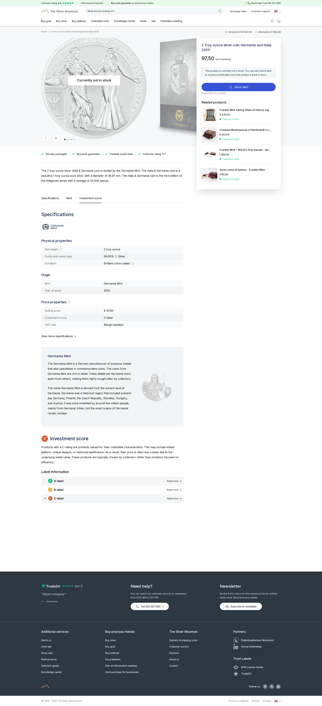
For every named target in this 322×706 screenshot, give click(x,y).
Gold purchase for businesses (122, 672)
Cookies (267, 700)
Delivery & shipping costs (183, 640)
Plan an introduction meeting (121, 665)
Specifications (50, 198)
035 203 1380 (274, 3)
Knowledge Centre (124, 21)
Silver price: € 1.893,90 (269, 32)
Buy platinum (79, 21)
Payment (174, 653)
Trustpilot (246, 673)
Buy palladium (113, 659)
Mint (69, 198)
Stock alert (240, 87)
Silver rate (46, 653)
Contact (173, 665)
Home (44, 31)
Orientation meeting (171, 21)
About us (174, 659)
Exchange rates (238, 11)
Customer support (260, 11)
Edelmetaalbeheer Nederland (257, 640)
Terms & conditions (238, 700)
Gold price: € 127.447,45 (240, 32)
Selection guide (50, 665)
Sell (153, 21)
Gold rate (46, 646)
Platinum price (49, 659)
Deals (143, 21)
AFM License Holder (252, 667)
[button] (45, 138)
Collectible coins (100, 21)
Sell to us (46, 640)
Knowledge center (51, 672)
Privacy (255, 700)
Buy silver (61, 21)
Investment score (90, 198)
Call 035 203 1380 (150, 606)
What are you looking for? (101, 11)
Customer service (179, 646)
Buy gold (46, 21)
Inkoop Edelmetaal (251, 646)
